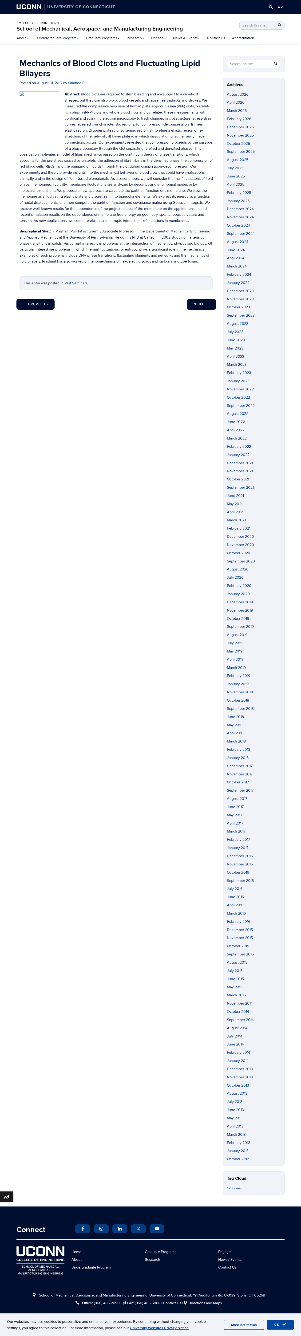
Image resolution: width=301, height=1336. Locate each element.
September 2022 (241, 405)
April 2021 (235, 512)
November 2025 (240, 135)
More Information (244, 1325)
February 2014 (238, 1052)
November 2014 (240, 1003)
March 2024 (237, 266)
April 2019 (235, 659)
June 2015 (235, 979)
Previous (35, 304)
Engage (157, 38)
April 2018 (235, 733)
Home (76, 1252)
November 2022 (240, 389)
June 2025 (236, 176)
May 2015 (234, 987)
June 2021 (235, 495)
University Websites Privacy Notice (159, 1328)
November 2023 (240, 299)
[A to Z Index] (280, 7)
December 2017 (240, 766)
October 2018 (238, 700)
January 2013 (238, 1150)
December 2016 (240, 856)
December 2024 (240, 209)
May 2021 (234, 504)
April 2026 (235, 102)
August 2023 (237, 323)
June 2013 (235, 1110)
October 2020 (238, 553)
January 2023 (238, 381)
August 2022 (237, 413)
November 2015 (240, 937)
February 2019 (238, 675)
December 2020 (240, 536)
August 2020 (238, 569)
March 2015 (236, 995)
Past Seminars (75, 283)
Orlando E (76, 83)
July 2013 (234, 1101)
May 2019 (234, 651)
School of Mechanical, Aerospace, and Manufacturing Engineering (99, 28)
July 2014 (234, 1036)
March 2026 (237, 110)
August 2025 (237, 159)
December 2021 (240, 463)
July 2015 (234, 970)
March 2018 (236, 741)
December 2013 (240, 1069)
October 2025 (238, 143)
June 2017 (235, 807)
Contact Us (216, 38)
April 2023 (235, 356)
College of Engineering (37, 23)
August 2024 (237, 242)
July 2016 (234, 888)
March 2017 (236, 831)
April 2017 (235, 823)
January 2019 (238, 684)
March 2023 (237, 364)
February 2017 (238, 839)
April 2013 (235, 1126)
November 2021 (240, 471)
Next (201, 304)
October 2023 (238, 307)
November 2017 (240, 774)
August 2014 (237, 1028)
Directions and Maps (205, 1303)
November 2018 (240, 692)
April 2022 (235, 430)
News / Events (230, 1259)
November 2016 (240, 864)
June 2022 (236, 422)
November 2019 (240, 610)
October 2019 (238, 618)
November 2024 (240, 217)
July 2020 (235, 577)
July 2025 (235, 168)
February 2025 (239, 192)
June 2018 (235, 717)
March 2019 (236, 667)
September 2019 (240, 626)
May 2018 (234, 725)
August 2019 (237, 635)
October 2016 (238, 872)
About (21, 38)
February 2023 (239, 372)
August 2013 (237, 1093)
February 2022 (239, 446)
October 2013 (238, 1085)
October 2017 (238, 782)
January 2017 (237, 847)
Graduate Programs (101, 38)
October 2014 (238, 1011)
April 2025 (235, 184)
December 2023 (240, 291)
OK (277, 1325)
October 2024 (238, 225)
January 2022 (238, 454)
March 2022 (237, 438)
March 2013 (236, 1134)
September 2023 (241, 315)
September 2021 (240, 487)
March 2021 (236, 520)
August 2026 (237, 94)
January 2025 (238, 201)
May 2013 (234, 1118)
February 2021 (238, 528)
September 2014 (240, 1020)
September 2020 (241, 561)
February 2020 (239, 585)
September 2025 (241, 151)
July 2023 (235, 332)
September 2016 (240, 880)
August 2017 (237, 798)
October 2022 (238, 397)
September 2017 (240, 790)
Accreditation (243, 38)
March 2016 (236, 913)
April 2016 (235, 905)
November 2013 (240, 1077)
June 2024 (236, 250)
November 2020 (240, 544)
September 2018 (240, 708)
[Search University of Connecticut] (271, 7)
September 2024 (241, 233)
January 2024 (238, 282)
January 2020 (238, 594)
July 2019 (234, 643)
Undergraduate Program (56, 38)
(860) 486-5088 (147, 1303)
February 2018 (238, 749)
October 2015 (238, 946)
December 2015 (240, 929)
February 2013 (238, 1142)
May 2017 (234, 815)
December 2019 (240, 602)
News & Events (185, 38)
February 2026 (239, 119)
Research (134, 38)
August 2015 (237, 962)
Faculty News (234, 1188)
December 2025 (240, 127)
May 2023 (235, 348)
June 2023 (236, 340)
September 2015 (240, 954)
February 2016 (238, 921)
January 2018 (238, 757)
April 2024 (235, 258)
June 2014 (235, 1044)
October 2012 (238, 1159)
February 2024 (239, 274)
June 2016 (235, 897)
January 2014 (238, 1060)
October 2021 (238, 479)
